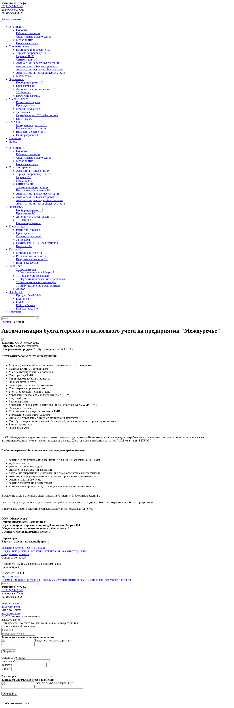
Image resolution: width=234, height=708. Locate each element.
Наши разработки (27, 135)
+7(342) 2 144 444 (12, 6)
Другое (20, 288)
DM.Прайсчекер (26, 305)
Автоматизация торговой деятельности (40, 72)
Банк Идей (96, 579)
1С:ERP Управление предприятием (38, 285)
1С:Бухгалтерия (26, 269)
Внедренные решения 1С (32, 131)
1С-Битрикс (23, 92)
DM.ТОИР (22, 302)
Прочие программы (28, 95)
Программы (16, 79)
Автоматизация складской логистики (39, 69)
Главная (6, 321)
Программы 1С (25, 85)
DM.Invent (22, 298)
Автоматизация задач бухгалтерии (37, 62)
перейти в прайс (35, 547)
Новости (21, 30)
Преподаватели (25, 105)
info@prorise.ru (10, 606)
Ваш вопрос (9, 676)
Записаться (23, 112)
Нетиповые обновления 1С (33, 190)
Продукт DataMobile (28, 295)
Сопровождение (19, 46)
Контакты (15, 138)
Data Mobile (111, 579)
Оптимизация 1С (26, 59)
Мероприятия (24, 39)
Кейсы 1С (15, 121)
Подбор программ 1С (29, 82)
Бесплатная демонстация (44, 551)
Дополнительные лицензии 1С (35, 89)
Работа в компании (28, 33)
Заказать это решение (74, 551)
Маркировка (24, 75)
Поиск (13, 141)
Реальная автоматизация (31, 128)
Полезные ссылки (27, 43)
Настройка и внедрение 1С (33, 49)
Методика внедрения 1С (31, 125)
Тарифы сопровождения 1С (33, 53)
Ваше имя (8, 661)
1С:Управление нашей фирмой (35, 272)
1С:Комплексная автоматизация (36, 282)
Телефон (7, 664)
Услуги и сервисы (29, 579)
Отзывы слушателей (28, 108)
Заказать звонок (11, 19)
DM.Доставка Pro (27, 308)
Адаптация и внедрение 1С (33, 170)
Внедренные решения (15, 551)
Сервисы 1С (23, 177)
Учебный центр (18, 98)
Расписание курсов (28, 102)
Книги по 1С (24, 118)
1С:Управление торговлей (32, 275)
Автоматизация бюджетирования (37, 66)
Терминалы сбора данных (32, 187)
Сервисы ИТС (25, 56)
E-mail (6, 668)
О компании (16, 26)
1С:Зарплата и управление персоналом (40, 279)
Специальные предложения (33, 36)
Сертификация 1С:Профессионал (37, 115)
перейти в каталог (12, 547)
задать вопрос (10, 576)
